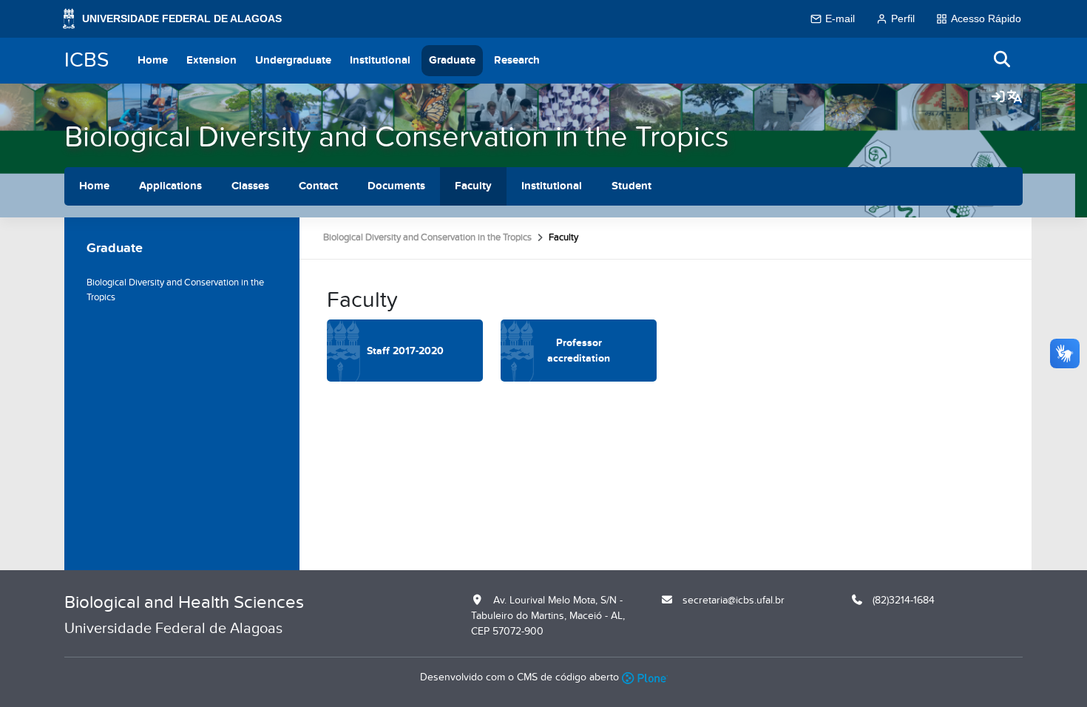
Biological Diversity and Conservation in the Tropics (396, 137)
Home (153, 60)
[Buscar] (1002, 60)
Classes (250, 186)
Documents (396, 186)
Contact (318, 186)
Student (631, 186)
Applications (170, 186)
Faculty (473, 186)
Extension (211, 60)
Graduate (452, 60)
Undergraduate (293, 60)
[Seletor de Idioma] (1014, 97)
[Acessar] (998, 97)
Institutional (380, 60)
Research (517, 60)
